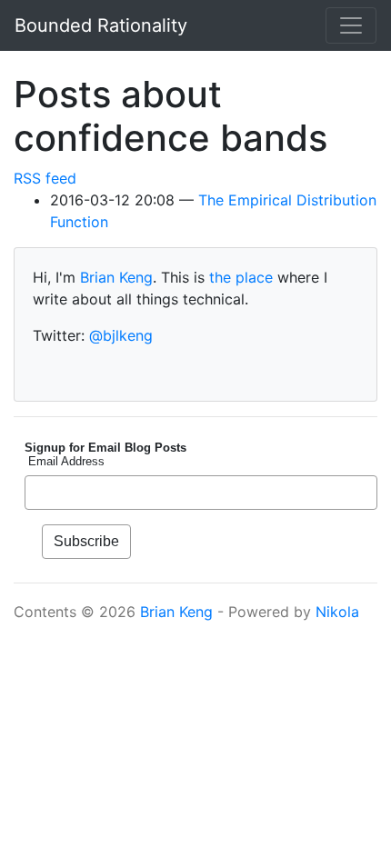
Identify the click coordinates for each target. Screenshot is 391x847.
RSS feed (45, 178)
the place (241, 277)
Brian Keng (116, 277)
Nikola (337, 612)
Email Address (65, 461)
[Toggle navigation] (351, 25)
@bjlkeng (121, 335)
